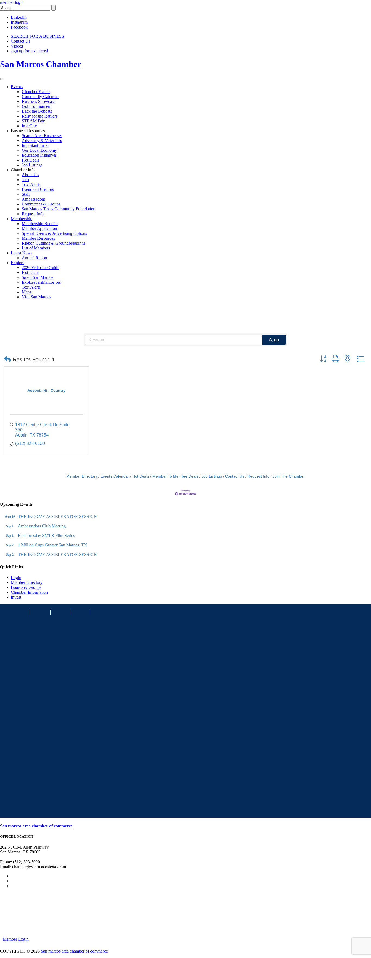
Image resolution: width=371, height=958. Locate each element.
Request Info (33, 213)
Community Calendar (40, 96)
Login (16, 577)
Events (17, 86)
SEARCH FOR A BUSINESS (37, 36)
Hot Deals (30, 160)
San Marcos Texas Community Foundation (58, 209)
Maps (26, 292)
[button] (7, 359)
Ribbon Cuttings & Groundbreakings (53, 243)
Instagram (19, 22)
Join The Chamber (289, 476)
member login (12, 2)
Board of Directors (38, 189)
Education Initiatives (39, 155)
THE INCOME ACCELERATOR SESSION (57, 516)
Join (25, 179)
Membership (21, 218)
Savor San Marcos (37, 277)
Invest (16, 597)
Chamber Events (36, 91)
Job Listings (32, 165)
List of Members (36, 248)
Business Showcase (38, 101)
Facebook (19, 27)
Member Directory (81, 476)
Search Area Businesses (42, 135)
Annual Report (34, 257)
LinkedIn (19, 17)
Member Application (39, 228)
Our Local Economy (39, 150)
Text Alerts (31, 184)
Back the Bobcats (37, 111)
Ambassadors (33, 199)
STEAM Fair (33, 121)
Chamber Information (29, 592)
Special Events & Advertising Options (54, 233)
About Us (30, 174)
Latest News (21, 253)
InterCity (29, 126)
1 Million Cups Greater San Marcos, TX (52, 545)
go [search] (276, 339)
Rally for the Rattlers (39, 116)
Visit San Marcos (36, 297)
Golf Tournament (36, 106)
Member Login (16, 939)
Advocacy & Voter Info (42, 140)
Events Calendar (114, 476)
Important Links (35, 145)
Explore (17, 262)
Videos (17, 46)
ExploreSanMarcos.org (41, 282)
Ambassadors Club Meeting (42, 526)
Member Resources (38, 238)
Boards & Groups (26, 587)
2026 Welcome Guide (40, 267)
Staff (26, 194)
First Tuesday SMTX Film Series (46, 535)
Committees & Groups (41, 204)
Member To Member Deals (175, 476)
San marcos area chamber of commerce (36, 826)
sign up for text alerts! (29, 51)
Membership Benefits (40, 223)
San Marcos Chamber (40, 64)
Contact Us (20, 41)
